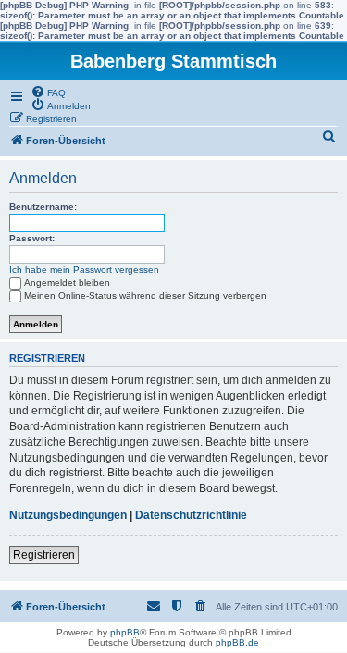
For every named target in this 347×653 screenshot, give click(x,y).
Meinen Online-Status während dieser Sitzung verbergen (145, 295)
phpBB (125, 632)
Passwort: (32, 238)
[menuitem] (48, 91)
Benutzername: (43, 207)
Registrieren (44, 554)
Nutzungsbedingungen (68, 515)
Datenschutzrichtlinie (191, 515)
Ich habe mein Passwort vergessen (84, 270)
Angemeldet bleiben (67, 282)
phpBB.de (237, 642)
